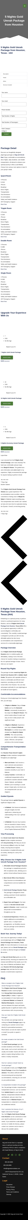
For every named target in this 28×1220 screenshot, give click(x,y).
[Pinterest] (19, 1155)
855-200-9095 (9, 1162)
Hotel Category (6, 128)
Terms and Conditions (12, 1192)
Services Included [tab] (7, 85)
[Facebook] (12, 1155)
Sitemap (8, 1194)
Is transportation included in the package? (14, 1085)
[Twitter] (8, 1155)
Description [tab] (6, 74)
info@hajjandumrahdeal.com (12, 1168)
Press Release (10, 1187)
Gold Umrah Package (10, 890)
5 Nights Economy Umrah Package (12, 443)
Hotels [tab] (4, 77)
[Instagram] (16, 1155)
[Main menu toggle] (25, 6)
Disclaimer (9, 1184)
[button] (2, 63)
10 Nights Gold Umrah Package (11, 398)
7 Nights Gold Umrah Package (11, 352)
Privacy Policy (10, 1189)
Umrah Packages (18, 947)
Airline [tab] (4, 81)
